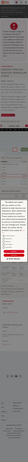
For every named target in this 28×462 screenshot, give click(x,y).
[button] (14, 259)
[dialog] (14, 231)
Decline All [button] (14, 255)
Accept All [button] (14, 251)
